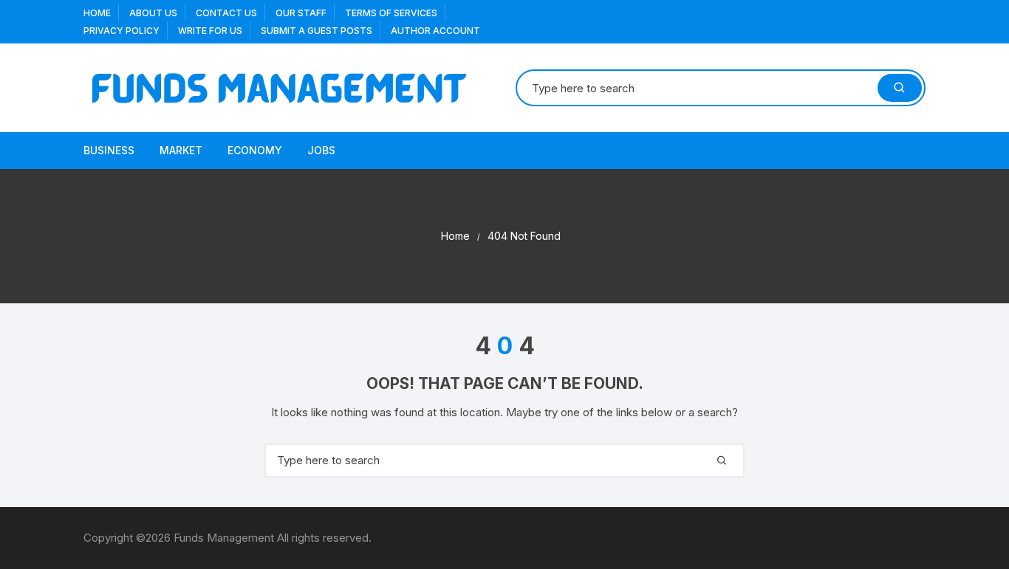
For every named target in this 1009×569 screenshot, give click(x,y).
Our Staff (301, 12)
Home (97, 12)
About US (153, 12)
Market (181, 150)
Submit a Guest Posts (316, 30)
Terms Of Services (391, 12)
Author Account (435, 30)
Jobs (321, 150)
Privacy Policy (121, 30)
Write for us (210, 30)
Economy (255, 150)
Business (108, 150)
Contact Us (226, 12)
